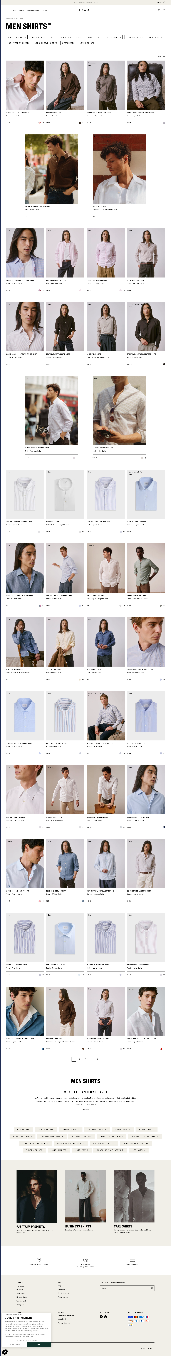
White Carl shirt (57, 523)
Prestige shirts (22, 1136)
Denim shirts (123, 1130)
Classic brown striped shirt (37, 449)
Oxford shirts (71, 1130)
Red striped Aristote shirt (98, 1040)
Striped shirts (134, 37)
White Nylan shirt (105, 208)
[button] (7, 9)
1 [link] (73, 1059)
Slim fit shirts (17, 37)
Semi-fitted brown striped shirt (141, 114)
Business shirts (78, 1226)
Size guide (20, 1286)
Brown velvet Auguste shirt (58, 355)
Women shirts (46, 1130)
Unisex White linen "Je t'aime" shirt (141, 1040)
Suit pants (81, 1150)
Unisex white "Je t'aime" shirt (18, 114)
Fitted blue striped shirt (57, 744)
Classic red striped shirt (138, 966)
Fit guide (20, 1289)
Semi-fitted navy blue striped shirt (101, 744)
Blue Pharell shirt (94, 671)
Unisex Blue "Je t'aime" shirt (17, 892)
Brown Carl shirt (53, 114)
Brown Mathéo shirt (60, 1040)
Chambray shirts (97, 1130)
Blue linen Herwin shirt (56, 892)
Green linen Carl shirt (137, 597)
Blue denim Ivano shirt (18, 671)
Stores (159, 2)
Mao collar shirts (103, 1143)
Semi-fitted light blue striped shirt (102, 892)
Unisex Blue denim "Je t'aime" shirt (20, 1040)
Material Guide (22, 1297)
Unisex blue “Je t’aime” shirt (138, 818)
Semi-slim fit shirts (43, 37)
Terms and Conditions (66, 1316)
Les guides (139, 1150)
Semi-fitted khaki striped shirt (19, 523)
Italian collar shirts (35, 1143)
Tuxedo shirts (34, 1150)
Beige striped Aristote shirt (139, 892)
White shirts (95, 37)
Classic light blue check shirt (19, 744)
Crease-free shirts (52, 1136)
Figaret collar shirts (145, 1136)
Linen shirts (87, 43)
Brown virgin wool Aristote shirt (141, 355)
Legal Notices (63, 1319)
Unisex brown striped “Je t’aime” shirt (21, 355)
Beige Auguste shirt (135, 281)
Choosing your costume (110, 1150)
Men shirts (23, 1130)
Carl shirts (155, 37)
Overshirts (68, 43)
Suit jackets (59, 1150)
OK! (38, 1344)
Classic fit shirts (71, 37)
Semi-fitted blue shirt (55, 966)
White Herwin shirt (55, 818)
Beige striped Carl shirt (103, 449)
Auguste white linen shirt (98, 818)
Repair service (63, 1297)
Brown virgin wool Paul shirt (99, 114)
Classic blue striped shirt (98, 966)
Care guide (20, 1305)
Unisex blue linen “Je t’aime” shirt (20, 597)
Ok (152, 1288)
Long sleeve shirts (46, 43)
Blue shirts (114, 37)
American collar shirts (70, 1143)
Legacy (61, 1312)
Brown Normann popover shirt (38, 208)
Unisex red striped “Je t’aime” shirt (20, 281)
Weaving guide (22, 1301)
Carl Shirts (123, 1226)
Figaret (151, 1348)
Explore (20, 1283)
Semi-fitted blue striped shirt (99, 523)
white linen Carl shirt (97, 597)
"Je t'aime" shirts (19, 43)
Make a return (63, 1289)
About (19, 1312)
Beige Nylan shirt (98, 355)
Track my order (63, 1293)
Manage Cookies (64, 1323)
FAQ (59, 1286)
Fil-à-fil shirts (81, 1136)
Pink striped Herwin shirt (97, 281)
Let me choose (14, 1344)
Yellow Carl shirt (54, 671)
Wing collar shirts (112, 1136)
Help (60, 1283)
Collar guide (21, 1293)
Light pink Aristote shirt (57, 281)
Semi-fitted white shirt (16, 818)
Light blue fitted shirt (137, 523)
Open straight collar (136, 1143)
